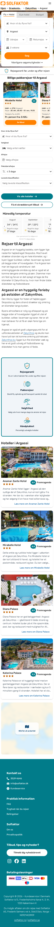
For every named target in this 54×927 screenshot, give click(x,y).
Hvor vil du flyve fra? (9, 131)
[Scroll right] (49, 226)
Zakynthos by (9, 340)
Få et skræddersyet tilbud (25, 204)
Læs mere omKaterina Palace (34, 695)
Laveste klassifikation (10, 178)
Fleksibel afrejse (8, 166)
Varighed (5, 143)
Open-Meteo (31, 239)
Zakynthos (28, 333)
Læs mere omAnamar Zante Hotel (32, 504)
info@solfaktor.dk (19, 783)
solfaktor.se (34, 920)
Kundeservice (18, 788)
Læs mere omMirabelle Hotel (35, 567)
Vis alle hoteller (25, 196)
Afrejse (4, 155)
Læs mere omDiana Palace (36, 631)
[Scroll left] (4, 226)
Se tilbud (20, 122)
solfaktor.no (20, 920)
